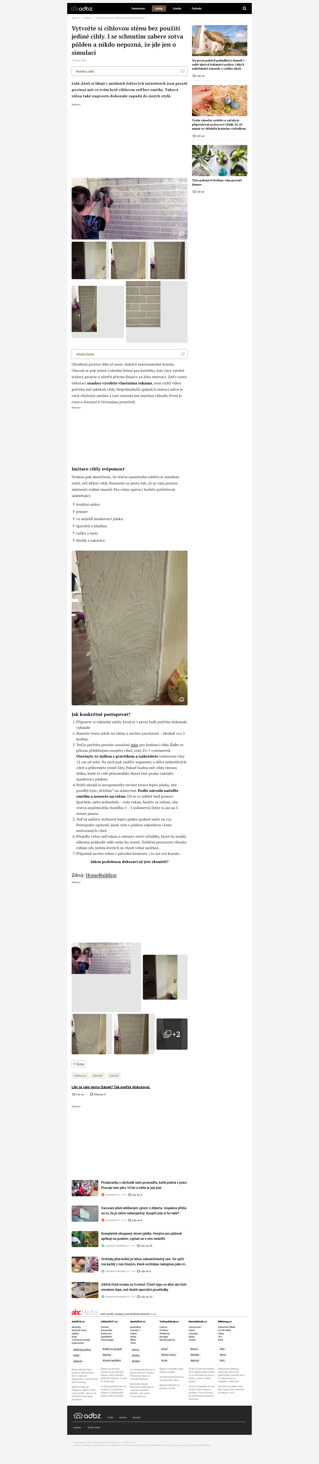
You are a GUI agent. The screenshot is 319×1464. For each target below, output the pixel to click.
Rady (74, 1336)
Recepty (164, 1336)
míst (134, 744)
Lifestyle (193, 1333)
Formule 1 (135, 1330)
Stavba (177, 8)
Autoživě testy (79, 1330)
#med (164, 1349)
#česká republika (112, 1360)
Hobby (159, 8)
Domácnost (138, 8)
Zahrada (197, 8)
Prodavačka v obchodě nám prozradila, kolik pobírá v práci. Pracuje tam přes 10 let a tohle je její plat (144, 1185)
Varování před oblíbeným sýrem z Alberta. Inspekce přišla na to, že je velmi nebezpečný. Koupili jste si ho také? (143, 1210)
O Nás (110, 1417)
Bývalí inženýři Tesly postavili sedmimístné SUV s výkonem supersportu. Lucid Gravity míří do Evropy (85, 1375)
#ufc (222, 1360)
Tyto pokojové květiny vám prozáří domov (217, 182)
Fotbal (133, 1333)
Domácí (105, 1327)
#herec (194, 1349)
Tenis (133, 1343)
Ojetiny (75, 1333)
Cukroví (163, 1327)
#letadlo (195, 1354)
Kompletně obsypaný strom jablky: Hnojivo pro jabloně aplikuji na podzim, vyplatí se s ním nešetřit (141, 1236)
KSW (220, 1339)
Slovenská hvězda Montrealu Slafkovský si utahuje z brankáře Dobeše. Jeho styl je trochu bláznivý (142, 1390)
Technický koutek (81, 1339)
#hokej (135, 1355)
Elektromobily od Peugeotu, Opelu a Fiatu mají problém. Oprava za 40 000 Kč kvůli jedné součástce (84, 1393)
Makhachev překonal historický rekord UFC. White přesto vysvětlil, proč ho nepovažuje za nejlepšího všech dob (231, 1375)
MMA (133, 1339)
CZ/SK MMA (224, 1330)
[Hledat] (244, 8)
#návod (113, 1075)
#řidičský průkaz (82, 1349)
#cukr (164, 1360)
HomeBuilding (101, 875)
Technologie (107, 1339)
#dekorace (80, 1075)
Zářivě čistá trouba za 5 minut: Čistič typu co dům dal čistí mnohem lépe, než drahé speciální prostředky (143, 1287)
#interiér (98, 1075)
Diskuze (99, 1094)
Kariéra (123, 1417)
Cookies (77, 1427)
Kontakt (136, 1417)
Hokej (133, 1336)
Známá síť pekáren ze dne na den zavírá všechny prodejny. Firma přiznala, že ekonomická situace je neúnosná (201, 1392)
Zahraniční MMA (226, 1327)
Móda (192, 1336)
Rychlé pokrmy (167, 1339)
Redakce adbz (85, 71)
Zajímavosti (78, 1343)
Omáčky (164, 1330)
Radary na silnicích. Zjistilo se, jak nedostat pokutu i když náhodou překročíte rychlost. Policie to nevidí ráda (114, 1375)
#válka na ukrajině (112, 1349)
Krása (192, 1330)
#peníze (107, 1354)
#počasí (195, 1360)
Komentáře (106, 1330)
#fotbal (136, 1361)
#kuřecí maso (168, 1354)
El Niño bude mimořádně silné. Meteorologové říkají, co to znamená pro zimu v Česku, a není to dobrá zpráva (202, 1375)
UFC (220, 1336)
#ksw (223, 1354)
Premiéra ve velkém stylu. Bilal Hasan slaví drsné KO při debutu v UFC (231, 1389)
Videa (221, 1333)
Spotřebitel (106, 1336)
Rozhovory (106, 1333)
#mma (135, 1349)
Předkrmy (164, 1333)
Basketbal (135, 1327)
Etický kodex (94, 1427)
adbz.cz (75, 18)
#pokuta (77, 1361)
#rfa (222, 1349)
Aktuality (76, 1327)
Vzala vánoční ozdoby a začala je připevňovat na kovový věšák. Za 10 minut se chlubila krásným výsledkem (219, 124)
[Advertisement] (130, 133)
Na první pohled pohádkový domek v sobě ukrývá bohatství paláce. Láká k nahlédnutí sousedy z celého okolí (218, 64)
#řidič (76, 1355)
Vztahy (192, 1339)
